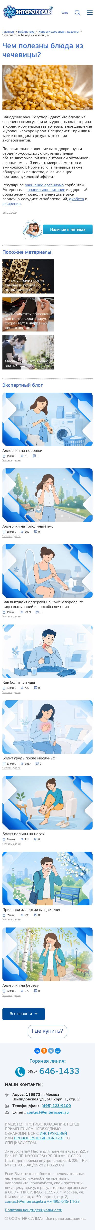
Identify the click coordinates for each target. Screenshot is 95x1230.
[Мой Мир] (58, 1051)
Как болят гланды (18, 683)
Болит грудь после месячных (28, 758)
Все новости (24, 1014)
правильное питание (46, 190)
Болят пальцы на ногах (23, 834)
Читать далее (11, 460)
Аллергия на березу (20, 986)
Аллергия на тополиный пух (27, 527)
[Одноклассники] (44, 1051)
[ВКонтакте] (37, 1051)
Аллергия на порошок (22, 451)
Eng (65, 13)
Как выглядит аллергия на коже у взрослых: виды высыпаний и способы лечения (42, 604)
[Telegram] (51, 1051)
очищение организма (44, 185)
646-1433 (59, 1072)
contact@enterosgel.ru (48, 1113)
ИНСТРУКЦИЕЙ (53, 1134)
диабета (76, 199)
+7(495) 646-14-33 (63, 1202)
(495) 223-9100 (56, 1106)
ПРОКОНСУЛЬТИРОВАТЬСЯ (39, 1138)
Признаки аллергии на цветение (31, 910)
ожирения (11, 204)
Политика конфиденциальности (33, 1210)
